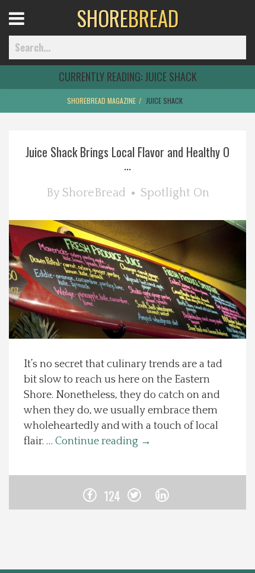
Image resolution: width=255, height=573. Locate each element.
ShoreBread (94, 192)
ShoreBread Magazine (101, 100)
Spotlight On (175, 192)
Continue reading (103, 441)
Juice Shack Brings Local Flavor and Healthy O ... (128, 158)
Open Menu (31, 29)
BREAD (128, 18)
